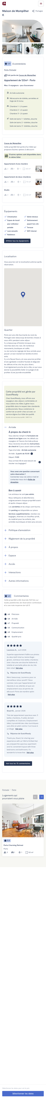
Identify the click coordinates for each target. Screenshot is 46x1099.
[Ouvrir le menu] (41, 3)
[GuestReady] (4, 3)
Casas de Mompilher (27, 75)
